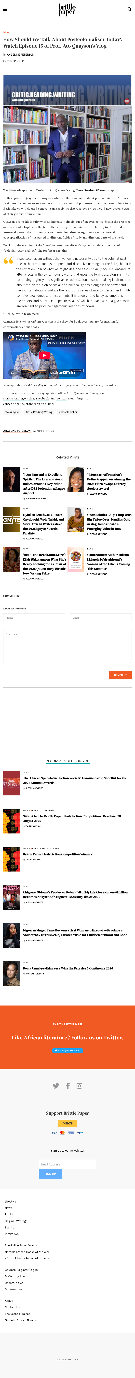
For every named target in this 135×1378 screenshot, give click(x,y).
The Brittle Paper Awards (21, 1245)
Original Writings (16, 1221)
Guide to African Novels (20, 1320)
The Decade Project (17, 1314)
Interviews (12, 1234)
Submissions (14, 1289)
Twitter (61, 399)
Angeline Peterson (17, 431)
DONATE (67, 1123)
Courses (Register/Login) (21, 1270)
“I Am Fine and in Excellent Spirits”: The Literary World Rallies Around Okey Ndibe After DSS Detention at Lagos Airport (44, 483)
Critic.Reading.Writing (91, 190)
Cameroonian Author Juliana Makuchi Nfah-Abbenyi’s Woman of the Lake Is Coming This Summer (108, 561)
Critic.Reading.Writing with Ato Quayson (51, 386)
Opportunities (47, 810)
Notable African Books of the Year (27, 1252)
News (26, 772)
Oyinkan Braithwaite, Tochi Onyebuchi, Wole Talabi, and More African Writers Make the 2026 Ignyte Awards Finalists (43, 524)
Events (26, 810)
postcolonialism (69, 412)
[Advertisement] (67, 724)
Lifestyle (10, 1201)
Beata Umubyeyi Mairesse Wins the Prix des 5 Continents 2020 (68, 968)
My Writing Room (16, 1276)
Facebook (42, 399)
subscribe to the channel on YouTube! (28, 404)
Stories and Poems (49, 848)
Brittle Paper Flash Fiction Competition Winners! (58, 854)
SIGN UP (50, 1174)
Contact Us (12, 1307)
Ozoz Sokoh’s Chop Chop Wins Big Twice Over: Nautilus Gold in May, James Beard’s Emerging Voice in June (109, 521)
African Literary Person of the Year (27, 1258)
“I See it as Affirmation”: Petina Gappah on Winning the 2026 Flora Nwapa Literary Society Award (109, 481)
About (9, 1301)
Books (9, 1214)
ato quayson (12, 412)
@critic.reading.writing (18, 399)
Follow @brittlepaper (68, 1050)
